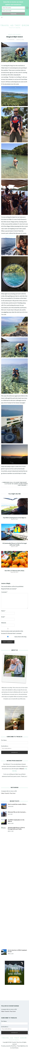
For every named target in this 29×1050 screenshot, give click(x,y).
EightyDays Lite (24, 1046)
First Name (4, 740)
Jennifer (11, 39)
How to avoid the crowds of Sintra (17, 804)
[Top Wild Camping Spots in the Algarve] (14, 506)
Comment (4, 592)
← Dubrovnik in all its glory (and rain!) (14, 482)
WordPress (14, 1046)
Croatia (10, 34)
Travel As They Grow (17, 1042)
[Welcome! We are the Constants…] (4, 814)
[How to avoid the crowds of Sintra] (4, 806)
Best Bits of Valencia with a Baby (14, 570)
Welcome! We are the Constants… (17, 812)
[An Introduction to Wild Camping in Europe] (4, 952)
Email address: (4, 746)
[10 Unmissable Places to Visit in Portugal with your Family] (14, 532)
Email (3, 617)
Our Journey (17, 34)
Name (3, 610)
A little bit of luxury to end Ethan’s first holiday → (16, 484)
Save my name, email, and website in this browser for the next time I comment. (12, 632)
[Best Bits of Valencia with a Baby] (14, 559)
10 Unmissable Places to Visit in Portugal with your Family (14, 544)
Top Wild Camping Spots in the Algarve (14, 517)
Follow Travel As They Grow (8, 793)
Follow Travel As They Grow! (8, 1011)
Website (3, 622)
